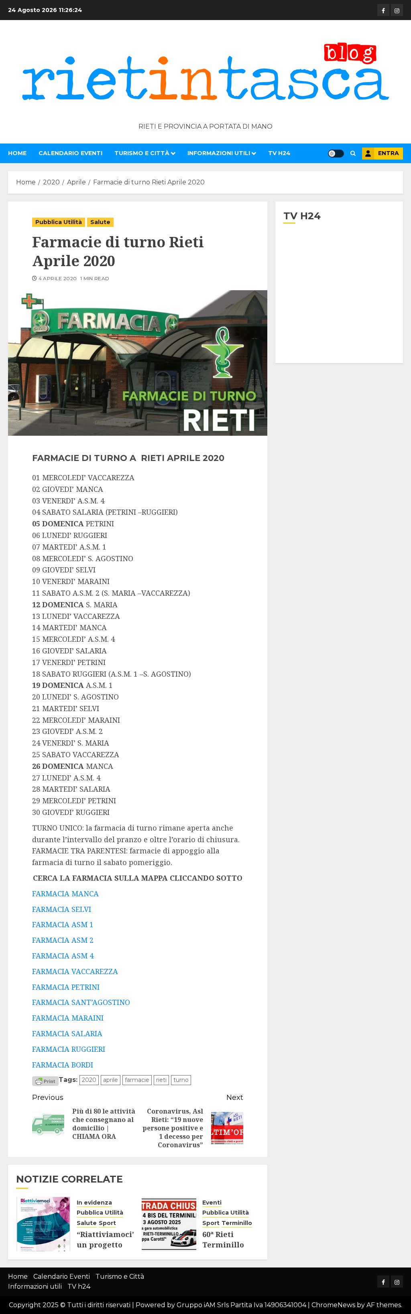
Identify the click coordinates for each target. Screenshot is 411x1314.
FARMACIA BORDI (62, 1064)
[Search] (353, 153)
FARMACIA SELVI (61, 909)
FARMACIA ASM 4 (63, 955)
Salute (100, 222)
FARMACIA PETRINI (66, 987)
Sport (107, 1223)
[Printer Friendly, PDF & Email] (45, 1080)
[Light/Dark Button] (336, 154)
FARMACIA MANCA (65, 893)
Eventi (212, 1202)
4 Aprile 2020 (58, 278)
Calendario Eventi (70, 153)
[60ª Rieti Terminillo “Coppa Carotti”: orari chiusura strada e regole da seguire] (169, 1224)
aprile (110, 1080)
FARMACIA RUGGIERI (68, 1049)
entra (388, 153)
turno (181, 1080)
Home (17, 153)
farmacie (137, 1080)
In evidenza (94, 1202)
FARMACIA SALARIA (67, 1033)
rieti (161, 1080)
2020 (89, 1080)
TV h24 (279, 153)
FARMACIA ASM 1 (63, 924)
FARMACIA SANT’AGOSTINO (81, 1002)
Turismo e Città (141, 153)
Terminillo (237, 1223)
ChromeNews (333, 1305)
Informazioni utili (218, 153)
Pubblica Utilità (58, 222)
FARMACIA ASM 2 (63, 940)
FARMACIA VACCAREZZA (75, 971)
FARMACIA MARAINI (68, 1018)
